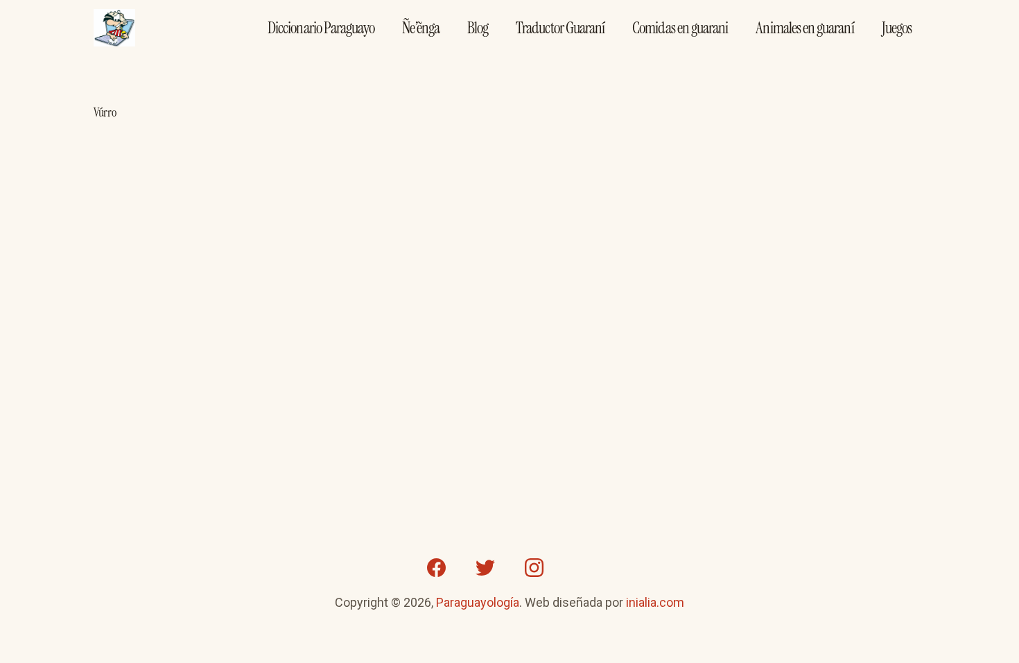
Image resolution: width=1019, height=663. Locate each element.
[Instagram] (533, 568)
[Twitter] (485, 568)
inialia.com (655, 602)
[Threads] (582, 568)
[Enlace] (114, 28)
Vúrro (105, 112)
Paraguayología (477, 602)
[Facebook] (436, 568)
